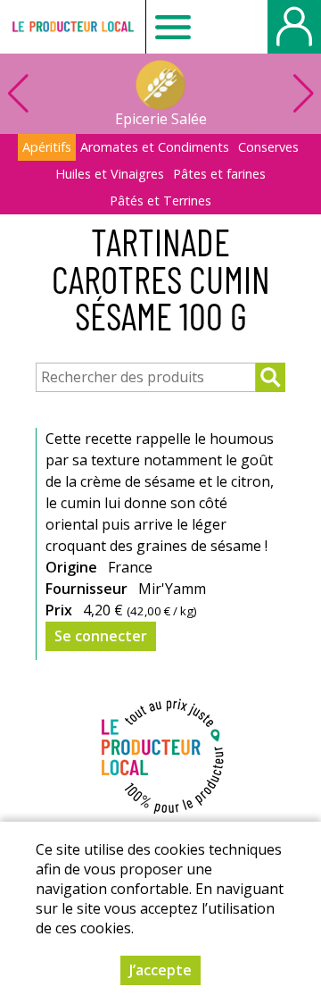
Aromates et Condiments (154, 146)
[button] (303, 94)
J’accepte (160, 970)
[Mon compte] (294, 27)
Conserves (268, 146)
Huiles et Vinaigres (109, 173)
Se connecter (100, 636)
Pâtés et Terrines (160, 200)
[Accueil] (72, 27)
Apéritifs (46, 146)
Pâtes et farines (219, 173)
